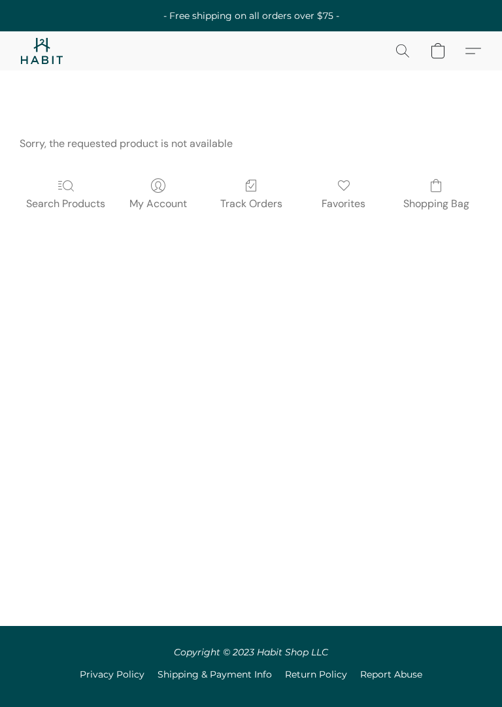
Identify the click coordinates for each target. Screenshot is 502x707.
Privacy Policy (112, 674)
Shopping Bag (436, 203)
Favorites (343, 203)
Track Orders (251, 203)
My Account (158, 203)
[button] (42, 51)
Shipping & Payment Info (215, 674)
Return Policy (316, 674)
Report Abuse (391, 674)
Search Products (65, 203)
